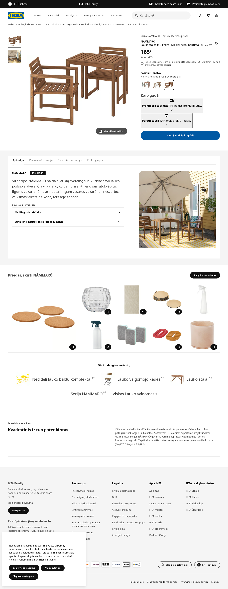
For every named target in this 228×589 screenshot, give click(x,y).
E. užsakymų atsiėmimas (85, 497)
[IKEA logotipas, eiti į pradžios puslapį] (16, 15)
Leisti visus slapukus (24, 567)
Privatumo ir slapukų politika (194, 581)
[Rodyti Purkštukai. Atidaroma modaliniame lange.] (202, 299)
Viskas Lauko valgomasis (135, 393)
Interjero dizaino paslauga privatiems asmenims (86, 524)
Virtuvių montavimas (83, 516)
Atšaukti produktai (122, 509)
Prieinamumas (137, 581)
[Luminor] (95, 565)
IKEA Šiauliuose (194, 509)
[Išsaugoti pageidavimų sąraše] (216, 43)
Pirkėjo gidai (118, 528)
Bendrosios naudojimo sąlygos (129, 522)
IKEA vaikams (156, 497)
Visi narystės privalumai (20, 502)
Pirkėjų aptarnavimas (123, 490)
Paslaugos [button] (116, 15)
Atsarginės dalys (121, 535)
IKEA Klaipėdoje (194, 503)
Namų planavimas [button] (94, 15)
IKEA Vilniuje (192, 490)
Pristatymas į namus (83, 490)
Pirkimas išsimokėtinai (84, 503)
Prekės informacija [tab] (41, 160)
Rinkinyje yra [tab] (95, 160)
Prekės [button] (38, 15)
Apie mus (154, 490)
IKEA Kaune (192, 497)
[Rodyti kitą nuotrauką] (123, 85)
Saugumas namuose (160, 503)
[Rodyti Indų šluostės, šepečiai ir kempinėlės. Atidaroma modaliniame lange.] (132, 335)
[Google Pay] (137, 565)
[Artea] (116, 565)
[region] (78, 85)
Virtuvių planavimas (82, 509)
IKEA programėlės (159, 528)
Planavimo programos (124, 503)
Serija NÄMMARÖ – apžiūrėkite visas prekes (164, 36)
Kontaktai (215, 581)
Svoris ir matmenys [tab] (70, 160)
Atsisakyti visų (53, 567)
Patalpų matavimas (82, 532)
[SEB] (105, 565)
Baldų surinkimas (81, 538)
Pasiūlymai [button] (71, 15)
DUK (114, 497)
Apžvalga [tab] (18, 160)
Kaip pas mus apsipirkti (124, 516)
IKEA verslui (155, 516)
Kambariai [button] (53, 15)
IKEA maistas (156, 509)
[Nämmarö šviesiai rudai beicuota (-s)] (169, 85)
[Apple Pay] (126, 565)
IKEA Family (155, 522)
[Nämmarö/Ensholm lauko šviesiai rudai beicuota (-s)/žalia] (146, 85)
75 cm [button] (208, 44)
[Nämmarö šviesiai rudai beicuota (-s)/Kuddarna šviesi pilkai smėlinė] (157, 85)
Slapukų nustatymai (23, 576)
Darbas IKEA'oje (157, 535)
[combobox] (160, 16)
